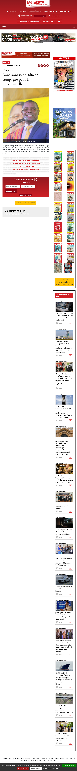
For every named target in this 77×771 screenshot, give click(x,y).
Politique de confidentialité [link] (51, 768)
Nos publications (35, 11)
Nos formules (54, 16)
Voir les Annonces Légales (51, 21)
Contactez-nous (65, 11)
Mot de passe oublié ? (26, 195)
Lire (70, 323)
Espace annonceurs (50, 11)
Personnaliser (36, 768)
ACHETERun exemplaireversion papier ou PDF (64, 282)
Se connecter (11, 191)
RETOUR (6, 62)
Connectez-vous (26, 16)
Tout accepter (70, 765)
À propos (23, 11)
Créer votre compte (39, 16)
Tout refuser (23, 768)
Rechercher (12, 11)
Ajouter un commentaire (26, 203)
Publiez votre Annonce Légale (28, 21)
